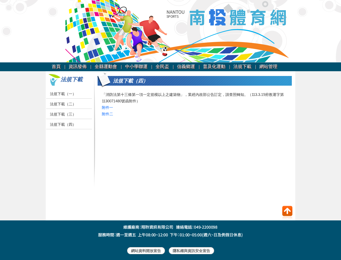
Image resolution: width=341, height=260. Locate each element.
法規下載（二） (63, 104)
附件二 (107, 114)
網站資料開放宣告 (146, 251)
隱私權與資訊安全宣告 (191, 251)
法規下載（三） (63, 114)
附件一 (107, 107)
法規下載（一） (63, 94)
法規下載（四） (63, 124)
